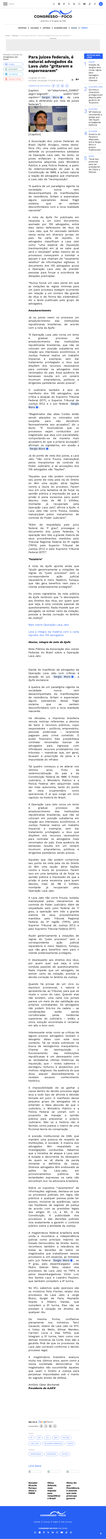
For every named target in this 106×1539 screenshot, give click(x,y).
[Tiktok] (90, 4)
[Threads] (95, 4)
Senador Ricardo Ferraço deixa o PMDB (32, 1488)
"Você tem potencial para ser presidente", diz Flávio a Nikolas (94, 165)
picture (66, 1438)
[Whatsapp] (54, 4)
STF (39, 1438)
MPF (55, 1438)
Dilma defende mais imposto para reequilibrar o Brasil (53, 1491)
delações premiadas (53, 1443)
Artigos (46, 28)
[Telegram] (59, 4)
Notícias (22, 28)
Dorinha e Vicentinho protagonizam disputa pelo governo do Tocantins (96, 96)
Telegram (13, 74)
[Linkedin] (74, 4)
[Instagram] (79, 4)
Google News (15, 79)
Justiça (64, 1454)
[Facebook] (64, 4)
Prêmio (84, 28)
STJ (47, 1438)
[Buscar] (101, 4)
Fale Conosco (66, 1522)
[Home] (53, 14)
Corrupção (51, 1454)
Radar (74, 28)
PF (31, 1438)
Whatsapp (13, 69)
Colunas (35, 28)
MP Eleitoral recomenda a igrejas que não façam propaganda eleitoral (95, 118)
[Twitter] (69, 4)
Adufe (70, 1443)
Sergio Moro (50, 97)
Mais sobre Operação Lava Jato (48, 624)
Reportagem (36, 1454)
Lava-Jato (35, 1443)
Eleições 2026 (60, 28)
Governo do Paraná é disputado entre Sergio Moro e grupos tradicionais (95, 142)
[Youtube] (84, 4)
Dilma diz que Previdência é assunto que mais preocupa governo (72, 1491)
